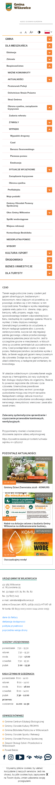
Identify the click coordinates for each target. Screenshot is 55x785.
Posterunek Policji (17, 86)
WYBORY (11, 246)
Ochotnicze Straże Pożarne (22, 93)
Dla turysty (14, 273)
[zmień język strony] (48, 32)
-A (20, 32)
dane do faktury (10, 617)
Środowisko (14, 259)
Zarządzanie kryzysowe (21, 176)
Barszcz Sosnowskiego (22, 149)
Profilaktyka (14, 189)
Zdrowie (11, 59)
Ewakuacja (15, 163)
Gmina (9, 39)
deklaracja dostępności (13, 621)
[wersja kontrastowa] (38, 31)
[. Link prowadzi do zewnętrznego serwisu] (5, 757)
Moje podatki (13, 196)
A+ (31, 32)
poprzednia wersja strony (15, 630)
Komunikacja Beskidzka (19, 232)
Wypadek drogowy (20, 136)
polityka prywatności (12, 626)
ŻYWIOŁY (14, 122)
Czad (12, 142)
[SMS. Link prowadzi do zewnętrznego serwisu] (48, 757)
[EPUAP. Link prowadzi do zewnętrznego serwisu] (29, 757)
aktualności (43, 459)
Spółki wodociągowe (17, 219)
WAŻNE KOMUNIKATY (19, 72)
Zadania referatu (17, 115)
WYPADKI (14, 129)
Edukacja (11, 52)
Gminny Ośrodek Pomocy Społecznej (20, 204)
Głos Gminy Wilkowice (18, 212)
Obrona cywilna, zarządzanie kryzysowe (23, 107)
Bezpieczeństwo (15, 66)
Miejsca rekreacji (15, 226)
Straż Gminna (15, 99)
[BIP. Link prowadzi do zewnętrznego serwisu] (39, 757)
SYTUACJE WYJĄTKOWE (22, 169)
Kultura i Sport (16, 253)
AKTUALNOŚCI (15, 79)
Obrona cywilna (17, 183)
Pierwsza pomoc (18, 156)
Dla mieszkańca (16, 45)
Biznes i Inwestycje (19, 266)
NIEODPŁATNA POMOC (18, 239)
